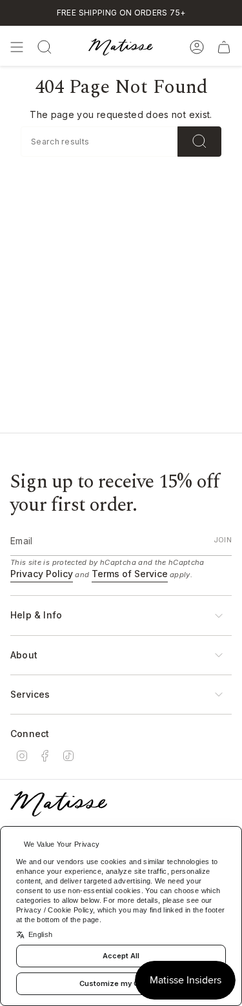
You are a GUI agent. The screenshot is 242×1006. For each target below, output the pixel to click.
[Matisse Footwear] (58, 803)
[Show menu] (17, 47)
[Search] (199, 141)
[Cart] (223, 47)
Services (30, 694)
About (23, 654)
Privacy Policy (41, 573)
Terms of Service (130, 573)
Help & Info (36, 614)
